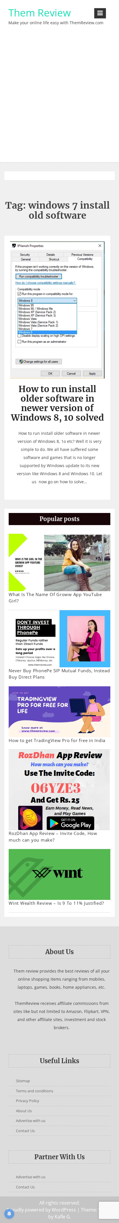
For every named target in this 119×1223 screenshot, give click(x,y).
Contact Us (25, 1130)
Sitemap (23, 1080)
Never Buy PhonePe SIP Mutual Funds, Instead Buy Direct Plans (59, 674)
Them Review (39, 12)
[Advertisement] (59, 99)
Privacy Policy (27, 1100)
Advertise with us (30, 1120)
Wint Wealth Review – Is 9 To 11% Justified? (56, 903)
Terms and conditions (34, 1090)
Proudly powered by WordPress (41, 1210)
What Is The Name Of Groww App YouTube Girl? (55, 597)
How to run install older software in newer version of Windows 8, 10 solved (57, 403)
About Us (24, 1110)
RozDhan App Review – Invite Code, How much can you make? (53, 836)
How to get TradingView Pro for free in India (57, 740)
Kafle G (62, 1216)
